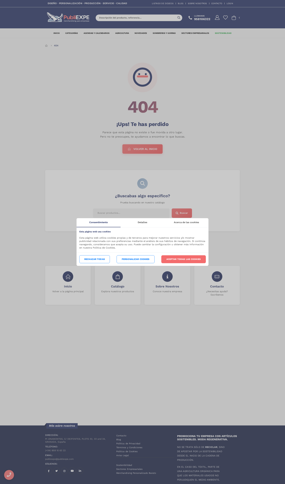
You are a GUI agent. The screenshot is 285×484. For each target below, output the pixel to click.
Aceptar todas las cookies (183, 259)
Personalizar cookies (136, 259)
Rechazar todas (94, 259)
